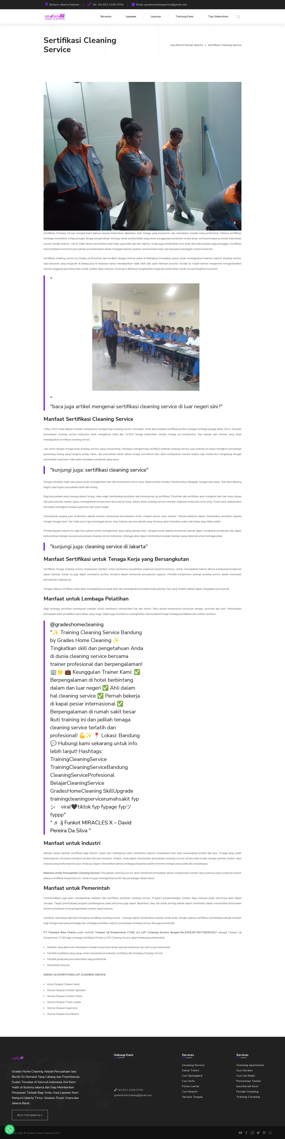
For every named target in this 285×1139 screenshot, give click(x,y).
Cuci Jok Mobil (245, 1076)
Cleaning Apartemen (250, 1065)
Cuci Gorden (244, 1070)
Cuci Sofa (188, 1081)
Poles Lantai (190, 1086)
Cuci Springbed (192, 1076)
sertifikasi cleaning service (115, 469)
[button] (10, 1129)
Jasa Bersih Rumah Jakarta (186, 45)
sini (214, 406)
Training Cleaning (248, 1097)
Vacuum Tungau (192, 1097)
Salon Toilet (190, 1070)
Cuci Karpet (190, 1091)
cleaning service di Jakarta (115, 546)
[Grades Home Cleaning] (55, 16)
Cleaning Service (193, 1065)
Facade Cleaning (247, 1091)
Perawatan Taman (248, 1081)
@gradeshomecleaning (77, 624)
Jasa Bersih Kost (247, 1086)
